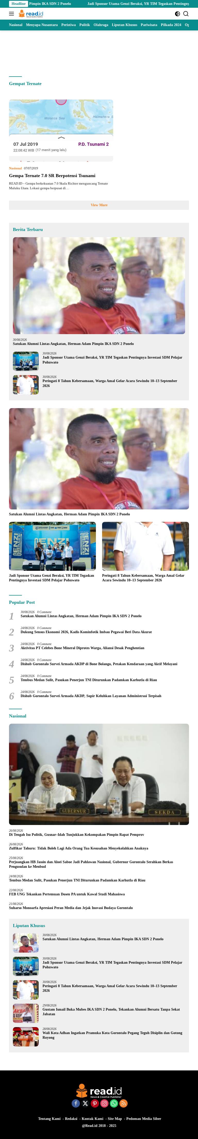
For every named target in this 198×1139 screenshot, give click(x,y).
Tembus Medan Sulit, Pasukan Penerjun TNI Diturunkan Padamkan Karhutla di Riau (89, 680)
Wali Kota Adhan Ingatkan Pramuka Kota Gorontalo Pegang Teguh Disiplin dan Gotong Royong (112, 1035)
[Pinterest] (95, 1104)
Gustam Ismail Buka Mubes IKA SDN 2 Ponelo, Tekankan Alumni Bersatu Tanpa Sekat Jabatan (111, 1012)
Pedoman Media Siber (143, 1119)
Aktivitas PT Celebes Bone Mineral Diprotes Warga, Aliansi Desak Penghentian (82, 648)
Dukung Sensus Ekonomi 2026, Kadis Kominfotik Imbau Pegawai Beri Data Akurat (86, 632)
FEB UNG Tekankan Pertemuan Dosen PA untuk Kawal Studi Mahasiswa (67, 894)
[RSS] (123, 1104)
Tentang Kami (49, 1119)
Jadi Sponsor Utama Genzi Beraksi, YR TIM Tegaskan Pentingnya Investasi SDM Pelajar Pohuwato (112, 360)
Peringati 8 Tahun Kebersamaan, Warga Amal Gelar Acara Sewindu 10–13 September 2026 (110, 383)
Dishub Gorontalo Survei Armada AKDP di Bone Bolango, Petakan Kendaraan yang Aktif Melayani (99, 664)
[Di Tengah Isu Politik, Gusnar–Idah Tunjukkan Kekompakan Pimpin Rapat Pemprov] (99, 774)
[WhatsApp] (114, 1104)
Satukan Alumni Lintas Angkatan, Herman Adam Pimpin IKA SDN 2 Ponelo (73, 344)
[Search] (186, 14)
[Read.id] (30, 13)
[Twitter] (85, 1104)
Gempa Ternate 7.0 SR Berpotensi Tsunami (52, 175)
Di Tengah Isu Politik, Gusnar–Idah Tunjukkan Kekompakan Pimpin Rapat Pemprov (76, 835)
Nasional (15, 168)
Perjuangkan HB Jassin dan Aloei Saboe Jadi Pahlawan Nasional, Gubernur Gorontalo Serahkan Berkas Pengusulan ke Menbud (91, 864)
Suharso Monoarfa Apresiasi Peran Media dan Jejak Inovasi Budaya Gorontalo (72, 908)
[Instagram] (104, 1104)
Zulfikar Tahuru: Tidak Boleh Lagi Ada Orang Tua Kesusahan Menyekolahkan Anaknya (79, 848)
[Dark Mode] (177, 14)
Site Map (115, 1119)
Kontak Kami (92, 1119)
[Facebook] (76, 1104)
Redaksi (71, 1119)
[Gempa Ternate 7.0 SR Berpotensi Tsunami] (61, 131)
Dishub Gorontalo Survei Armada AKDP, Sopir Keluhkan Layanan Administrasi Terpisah (91, 696)
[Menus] (12, 13)
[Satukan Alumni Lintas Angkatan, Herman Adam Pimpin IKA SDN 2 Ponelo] (99, 285)
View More (99, 205)
